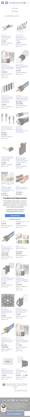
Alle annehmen (15, 215)
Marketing (10, 211)
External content (19, 211)
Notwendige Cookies (12, 209)
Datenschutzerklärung (17, 207)
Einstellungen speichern (15, 219)
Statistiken (22, 209)
